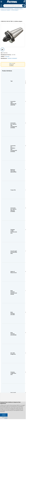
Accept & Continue (4, 415)
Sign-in (10, 63)
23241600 (7, 56)
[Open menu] (1, 1)
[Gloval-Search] (23, 6)
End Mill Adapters (14, 10)
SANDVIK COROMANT (12, 58)
